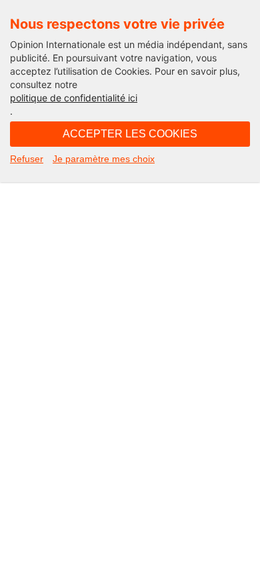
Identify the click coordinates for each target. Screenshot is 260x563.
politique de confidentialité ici (73, 97)
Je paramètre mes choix (104, 158)
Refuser (26, 158)
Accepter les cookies (130, 133)
